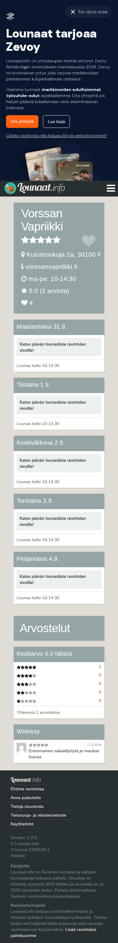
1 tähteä (25, 240)
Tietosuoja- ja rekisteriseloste (38, 815)
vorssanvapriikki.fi (51, 266)
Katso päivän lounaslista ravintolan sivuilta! (53, 347)
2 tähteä (29, 240)
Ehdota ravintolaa (27, 788)
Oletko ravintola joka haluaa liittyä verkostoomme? (56, 135)
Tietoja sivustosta (27, 806)
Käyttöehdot (22, 823)
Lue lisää (56, 121)
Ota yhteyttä (22, 121)
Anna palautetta (26, 797)
